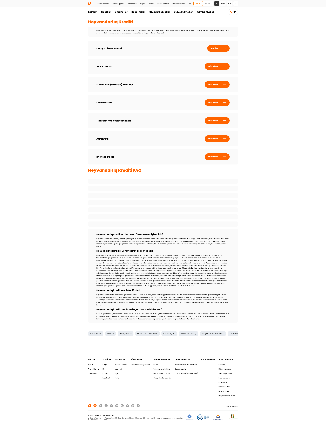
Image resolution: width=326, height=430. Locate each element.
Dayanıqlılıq (132, 3)
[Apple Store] (90, 406)
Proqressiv (119, 369)
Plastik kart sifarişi (188, 333)
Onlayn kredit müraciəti (162, 378)
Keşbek (142, 3)
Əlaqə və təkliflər (178, 3)
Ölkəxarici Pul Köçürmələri (140, 364)
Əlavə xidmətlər (183, 11)
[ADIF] (189, 417)
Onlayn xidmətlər (159, 11)
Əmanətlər (121, 11)
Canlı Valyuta (169, 333)
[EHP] (203, 417)
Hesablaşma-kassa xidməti (186, 364)
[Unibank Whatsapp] (133, 406)
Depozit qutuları (181, 369)
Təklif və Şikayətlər (225, 373)
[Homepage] (89, 4)
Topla (117, 378)
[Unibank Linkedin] (112, 406)
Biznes (207, 3)
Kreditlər (105, 11)
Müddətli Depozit (121, 364)
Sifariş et (215, 48)
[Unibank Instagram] (122, 406)
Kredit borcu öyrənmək (147, 333)
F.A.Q (189, 3)
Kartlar (92, 11)
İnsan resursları (224, 378)
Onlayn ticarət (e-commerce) (186, 373)
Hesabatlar (223, 382)
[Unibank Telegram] (128, 406)
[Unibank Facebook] (101, 406)
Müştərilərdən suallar (227, 396)
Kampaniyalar (205, 11)
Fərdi (198, 3)
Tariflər (151, 3)
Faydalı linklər (224, 391)
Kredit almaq (95, 333)
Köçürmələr (138, 11)
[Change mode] (217, 3)
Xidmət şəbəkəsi (103, 3)
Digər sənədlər (224, 387)
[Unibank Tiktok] (138, 406)
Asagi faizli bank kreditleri (213, 333)
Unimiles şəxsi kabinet (161, 369)
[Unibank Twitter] (106, 406)
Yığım (117, 373)
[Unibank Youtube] (117, 406)
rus (229, 3)
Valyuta (110, 333)
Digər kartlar (92, 373)
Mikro (104, 369)
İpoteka (105, 373)
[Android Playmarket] (95, 406)
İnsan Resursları (163, 3)
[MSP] (232, 417)
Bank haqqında (118, 3)
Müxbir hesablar (225, 369)
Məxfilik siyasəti (232, 406)
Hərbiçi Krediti (126, 333)
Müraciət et (213, 66)
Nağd (105, 364)
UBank (155, 364)
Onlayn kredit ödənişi (161, 373)
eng (223, 3)
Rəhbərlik (222, 364)
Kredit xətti (106, 378)
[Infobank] (218, 417)
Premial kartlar (93, 369)
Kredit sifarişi (235, 333)
